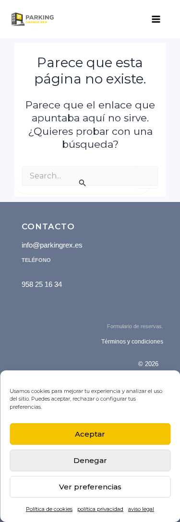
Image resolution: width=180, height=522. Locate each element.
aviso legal (141, 509)
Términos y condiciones (132, 341)
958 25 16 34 (42, 284)
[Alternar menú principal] (156, 19)
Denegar (90, 460)
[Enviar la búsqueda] (83, 183)
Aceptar (90, 434)
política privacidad (100, 509)
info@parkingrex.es (52, 245)
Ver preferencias (90, 486)
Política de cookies (49, 509)
